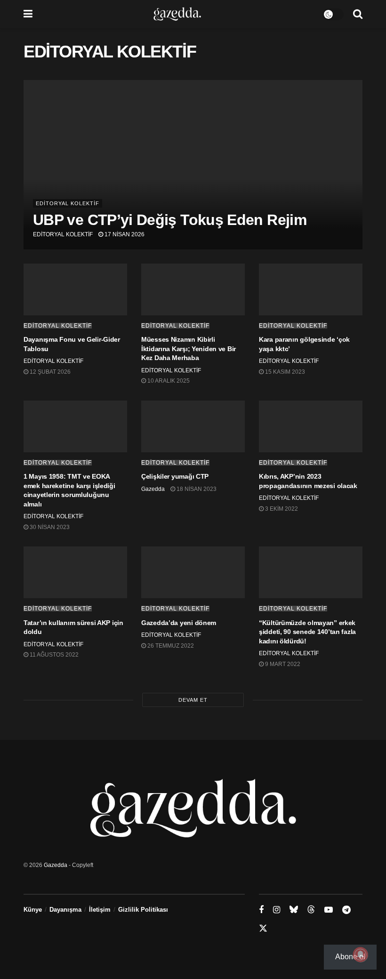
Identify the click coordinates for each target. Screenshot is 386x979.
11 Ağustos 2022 (53, 654)
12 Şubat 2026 (49, 372)
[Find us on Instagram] (276, 910)
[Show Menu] (28, 14)
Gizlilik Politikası (143, 909)
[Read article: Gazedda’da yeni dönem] (193, 572)
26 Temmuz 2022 (170, 645)
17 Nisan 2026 (124, 234)
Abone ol (350, 957)
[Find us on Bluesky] (294, 909)
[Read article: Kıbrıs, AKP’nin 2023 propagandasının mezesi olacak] (310, 426)
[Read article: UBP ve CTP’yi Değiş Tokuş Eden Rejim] (193, 164)
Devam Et (193, 700)
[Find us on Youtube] (328, 910)
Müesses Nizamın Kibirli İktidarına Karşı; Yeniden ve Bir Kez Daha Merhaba (188, 348)
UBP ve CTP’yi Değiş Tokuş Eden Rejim (169, 219)
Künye (33, 909)
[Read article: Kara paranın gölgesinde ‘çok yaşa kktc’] (310, 289)
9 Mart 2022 (282, 664)
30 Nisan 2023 (49, 527)
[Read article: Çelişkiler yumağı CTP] (193, 426)
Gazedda (153, 489)
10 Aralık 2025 (168, 380)
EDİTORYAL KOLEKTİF (67, 203)
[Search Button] (357, 14)
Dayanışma (65, 909)
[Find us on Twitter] (263, 928)
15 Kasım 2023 (284, 372)
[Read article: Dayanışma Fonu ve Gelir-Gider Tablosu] (75, 289)
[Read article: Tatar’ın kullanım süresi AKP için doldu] (75, 572)
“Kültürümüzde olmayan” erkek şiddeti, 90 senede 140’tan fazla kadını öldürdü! (307, 632)
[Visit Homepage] (177, 14)
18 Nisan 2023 (196, 489)
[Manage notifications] (360, 954)
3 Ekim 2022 (281, 509)
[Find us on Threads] (311, 909)
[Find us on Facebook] (261, 910)
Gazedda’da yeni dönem (178, 622)
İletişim (100, 909)
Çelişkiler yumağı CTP (175, 476)
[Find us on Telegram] (346, 910)
